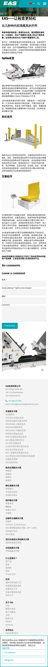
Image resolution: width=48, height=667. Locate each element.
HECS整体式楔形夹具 (15, 440)
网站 (4, 296)
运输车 (8, 521)
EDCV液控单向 (12, 462)
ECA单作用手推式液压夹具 (17, 446)
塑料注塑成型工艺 (13, 583)
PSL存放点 (10, 534)
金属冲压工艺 (11, 589)
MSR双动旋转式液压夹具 (16, 421)
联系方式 (9, 618)
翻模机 (8, 507)
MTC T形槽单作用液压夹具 (17, 453)
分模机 (8, 513)
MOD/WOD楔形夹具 (14, 427)
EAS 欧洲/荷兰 (12, 633)
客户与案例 (10, 612)
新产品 (8, 561)
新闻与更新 (10, 609)
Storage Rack (11, 531)
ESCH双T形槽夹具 (13, 443)
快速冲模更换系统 (13, 592)
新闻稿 (8, 568)
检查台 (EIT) (11, 510)
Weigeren (9, 660)
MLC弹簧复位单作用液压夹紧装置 (20, 456)
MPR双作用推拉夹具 (14, 434)
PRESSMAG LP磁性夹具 (16, 424)
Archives (9, 625)
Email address (16, 288)
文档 (7, 615)
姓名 (4, 280)
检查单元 (9, 503)
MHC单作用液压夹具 (14, 450)
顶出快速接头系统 (13, 543)
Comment (6, 305)
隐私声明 (6, 648)
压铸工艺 (9, 595)
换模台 (8, 477)
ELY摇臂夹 (10, 415)
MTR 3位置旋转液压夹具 (16, 437)
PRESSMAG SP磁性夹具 (16, 431)
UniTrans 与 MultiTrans (16, 525)
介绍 (7, 606)
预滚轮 (8, 474)
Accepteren (10, 653)
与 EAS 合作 (11, 574)
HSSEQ (9, 622)
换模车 (8, 480)
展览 (7, 565)
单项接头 (9, 489)
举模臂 (8, 471)
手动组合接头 (11, 492)
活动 (7, 571)
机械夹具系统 (11, 459)
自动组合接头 (11, 495)
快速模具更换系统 (13, 586)
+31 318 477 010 (14, 401)
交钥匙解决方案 (12, 551)
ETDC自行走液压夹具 (15, 418)
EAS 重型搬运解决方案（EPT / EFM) (21, 528)
